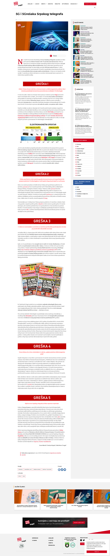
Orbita (43, 4)
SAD (24, 476)
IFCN (68, 540)
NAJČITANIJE (78, 22)
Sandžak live (47, 441)
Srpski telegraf (47, 469)
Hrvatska (79, 191)
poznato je (26, 187)
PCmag (45, 198)
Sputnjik (79, 170)
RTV (78, 173)
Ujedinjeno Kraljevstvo (82, 193)
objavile (40, 204)
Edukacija (74, 4)
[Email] (65, 469)
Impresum (35, 538)
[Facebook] (59, 469)
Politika (79, 168)
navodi (30, 384)
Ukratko (50, 4)
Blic (78, 157)
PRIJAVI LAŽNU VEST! (90, 4)
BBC (28, 209)
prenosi (53, 188)
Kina (19, 476)
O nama (34, 540)
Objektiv (79, 166)
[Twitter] (62, 469)
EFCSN (71, 540)
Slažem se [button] (97, 551)
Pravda (41, 441)
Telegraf (79, 159)
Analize (30, 4)
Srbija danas (37, 469)
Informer (79, 144)
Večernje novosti (81, 153)
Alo (78, 146)
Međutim (57, 4)
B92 (78, 155)
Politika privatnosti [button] (91, 548)
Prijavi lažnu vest (79, 522)
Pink (78, 162)
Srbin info (79, 164)
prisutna (49, 194)
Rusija (78, 189)
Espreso (36, 441)
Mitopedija (65, 4)
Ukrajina (79, 196)
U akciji (37, 4)
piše (59, 417)
